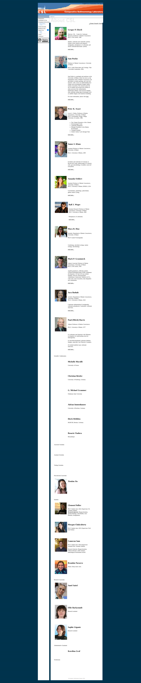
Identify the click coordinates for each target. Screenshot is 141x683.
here (87, 96)
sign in (101, 3)
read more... (71, 49)
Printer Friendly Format (96, 23)
